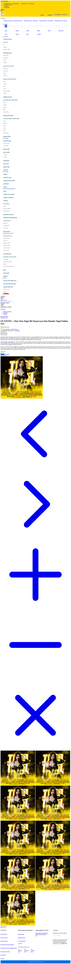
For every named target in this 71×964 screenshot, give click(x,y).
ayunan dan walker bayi (9, 280)
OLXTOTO (3, 337)
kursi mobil (6, 152)
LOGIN (42, 15)
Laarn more (17, 330)
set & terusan (5, 57)
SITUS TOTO (4, 934)
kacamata (5, 47)
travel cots (6, 163)
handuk (5, 276)
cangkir (4, 206)
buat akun (5, 312)
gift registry (31, 3)
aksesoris (5, 93)
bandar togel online (8, 341)
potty (4, 270)
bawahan (5, 83)
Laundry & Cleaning (7, 261)
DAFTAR (50, 15)
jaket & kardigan (6, 91)
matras (5, 186)
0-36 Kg (5, 157)
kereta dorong (7, 140)
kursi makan (6, 231)
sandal (4, 73)
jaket (4, 109)
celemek (5, 200)
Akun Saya (3, 296)
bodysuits (5, 62)
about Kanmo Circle (18, 20)
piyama (4, 60)
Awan (27, 34)
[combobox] (7, 301)
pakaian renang (7, 97)
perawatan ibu (7, 253)
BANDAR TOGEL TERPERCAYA (9, 948)
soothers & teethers (8, 197)
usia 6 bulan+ (6, 145)
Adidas (17, 30)
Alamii (38, 30)
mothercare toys (6, 289)
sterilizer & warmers (8, 194)
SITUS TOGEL (4, 941)
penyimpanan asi (6, 225)
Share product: (4, 355)
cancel (2, 304)
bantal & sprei (7, 177)
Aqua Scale (60, 30)
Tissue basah (5, 259)
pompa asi (5, 223)
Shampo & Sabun (6, 243)
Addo (6, 30)
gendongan (6, 160)
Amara (49, 30)
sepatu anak (5, 70)
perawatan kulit (6, 238)
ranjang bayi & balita (9, 180)
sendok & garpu (6, 210)
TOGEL (2, 958)
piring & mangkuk (7, 208)
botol (4, 191)
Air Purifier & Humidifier (8, 266)
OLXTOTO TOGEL (5, 951)
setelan (4, 88)
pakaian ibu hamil (8, 115)
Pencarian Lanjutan (5, 302)
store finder (50, 20)
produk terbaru (7, 39)
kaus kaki (5, 75)
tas (3, 44)
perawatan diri (6, 250)
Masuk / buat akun (7, 311)
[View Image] (18, 785)
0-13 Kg (5, 154)
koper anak (6, 149)
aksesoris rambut (6, 49)
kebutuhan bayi (7, 53)
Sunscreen (5, 240)
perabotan (6, 183)
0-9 (67, 26)
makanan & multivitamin (10, 217)
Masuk (2, 297)
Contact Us (64, 14)
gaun (4, 86)
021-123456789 (21, 941)
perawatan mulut (6, 247)
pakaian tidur (5, 55)
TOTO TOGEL (4, 937)
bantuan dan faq (21, 937)
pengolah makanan (8, 214)
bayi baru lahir (6, 143)
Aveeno (17, 34)
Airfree (27, 30)
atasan (4, 81)
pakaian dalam (6, 111)
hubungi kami (21, 934)
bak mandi (6, 273)
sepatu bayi (5, 68)
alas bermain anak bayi (9, 283)
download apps (15, 3)
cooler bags (5, 227)
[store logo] (11, 18)
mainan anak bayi (8, 286)
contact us (65, 20)
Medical (4, 264)
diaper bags (6, 166)
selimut (5, 174)
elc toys (4, 291)
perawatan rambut (6, 245)
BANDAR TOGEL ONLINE (7, 944)
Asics (6, 34)
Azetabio (39, 34)
